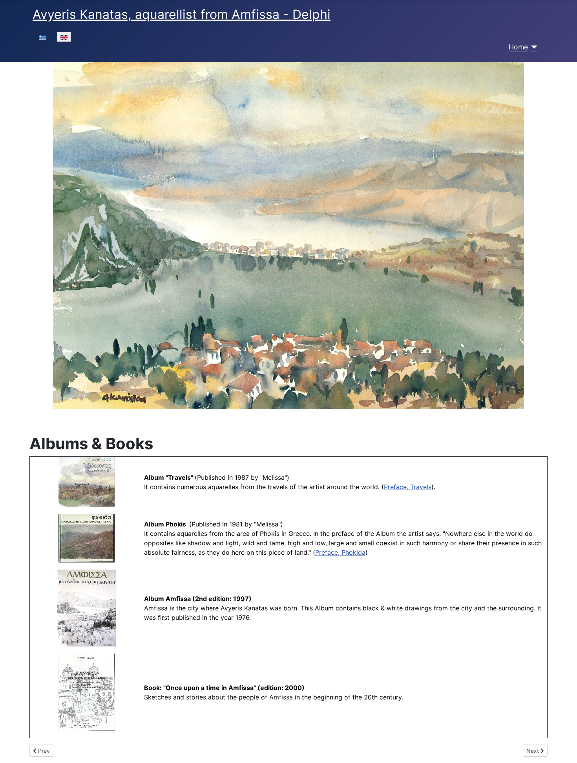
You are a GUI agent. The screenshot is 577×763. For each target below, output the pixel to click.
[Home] (533, 47)
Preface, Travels (407, 487)
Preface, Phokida (340, 552)
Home (518, 47)
